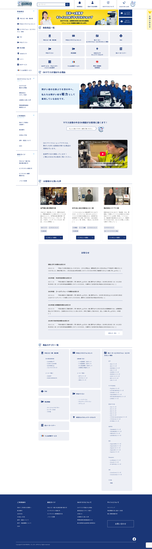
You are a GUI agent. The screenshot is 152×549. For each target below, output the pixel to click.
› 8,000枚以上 (50, 365)
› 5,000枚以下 (50, 361)
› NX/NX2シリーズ (114, 368)
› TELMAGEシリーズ (115, 429)
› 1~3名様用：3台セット (85, 361)
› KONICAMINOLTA (51, 378)
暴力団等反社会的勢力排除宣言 (86, 523)
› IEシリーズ (112, 411)
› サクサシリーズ (83, 378)
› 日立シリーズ (82, 380)
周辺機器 (22, 48)
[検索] (67, 4)
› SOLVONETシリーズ (115, 394)
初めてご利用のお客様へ (24, 507)
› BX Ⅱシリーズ (113, 378)
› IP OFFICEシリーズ (115, 464)
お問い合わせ (120, 523)
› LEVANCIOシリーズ (115, 435)
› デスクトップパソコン (84, 401)
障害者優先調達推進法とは (85, 520)
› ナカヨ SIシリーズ (115, 419)
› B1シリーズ (113, 366)
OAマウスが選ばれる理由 (84, 507)
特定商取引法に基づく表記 (115, 510)
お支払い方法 (21, 517)
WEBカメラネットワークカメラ (86, 417)
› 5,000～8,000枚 (51, 363)
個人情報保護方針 (112, 514)
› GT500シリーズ (114, 392)
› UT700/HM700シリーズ (116, 390)
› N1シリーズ (113, 364)
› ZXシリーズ (113, 380)
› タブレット (81, 403)
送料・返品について (23, 520)
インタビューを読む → (53, 237)
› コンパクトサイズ (51, 367)
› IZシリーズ (112, 415)
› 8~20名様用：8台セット (85, 365)
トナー (22, 59)
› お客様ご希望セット (84, 367)
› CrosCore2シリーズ (115, 474)
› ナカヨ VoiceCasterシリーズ (118, 417)
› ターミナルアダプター (53, 407)
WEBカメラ (23, 53)
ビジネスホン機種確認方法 (55, 514)
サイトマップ (111, 507)
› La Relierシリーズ (115, 460)
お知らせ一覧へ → (113, 333)
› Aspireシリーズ (114, 452)
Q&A (18, 526)
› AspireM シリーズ (115, 450)
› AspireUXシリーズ (115, 446)
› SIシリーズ (112, 407)
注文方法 (19, 514)
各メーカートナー (50, 425)
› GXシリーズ (113, 370)
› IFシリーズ (112, 409)
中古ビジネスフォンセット (27, 24)
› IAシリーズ (112, 413)
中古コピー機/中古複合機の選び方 (57, 507)
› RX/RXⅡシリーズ (114, 374)
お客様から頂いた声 (83, 517)
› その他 (48, 411)
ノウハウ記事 (51, 517)
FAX (21, 37)
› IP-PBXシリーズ (114, 421)
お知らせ (79, 514)
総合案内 (19, 510)
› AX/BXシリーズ (114, 372)
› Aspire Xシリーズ (114, 448)
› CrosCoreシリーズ (115, 472)
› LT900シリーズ (114, 398)
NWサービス (23, 64)
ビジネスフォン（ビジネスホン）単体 (26, 30)
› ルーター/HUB (50, 409)
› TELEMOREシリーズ (115, 431)
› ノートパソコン (83, 399)
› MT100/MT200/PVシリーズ (117, 396)
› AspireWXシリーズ (115, 444)
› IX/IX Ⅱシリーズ (114, 376)
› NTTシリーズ (82, 376)
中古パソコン (24, 42)
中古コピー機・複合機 (26, 18)
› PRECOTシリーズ (114, 433)
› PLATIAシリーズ (114, 388)
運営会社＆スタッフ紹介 (84, 510)
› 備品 (111, 483)
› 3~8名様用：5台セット (85, 363)
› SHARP (48, 376)
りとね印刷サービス (26, 70)
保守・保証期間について (24, 523)
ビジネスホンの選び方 (53, 510)
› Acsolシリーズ (114, 462)
